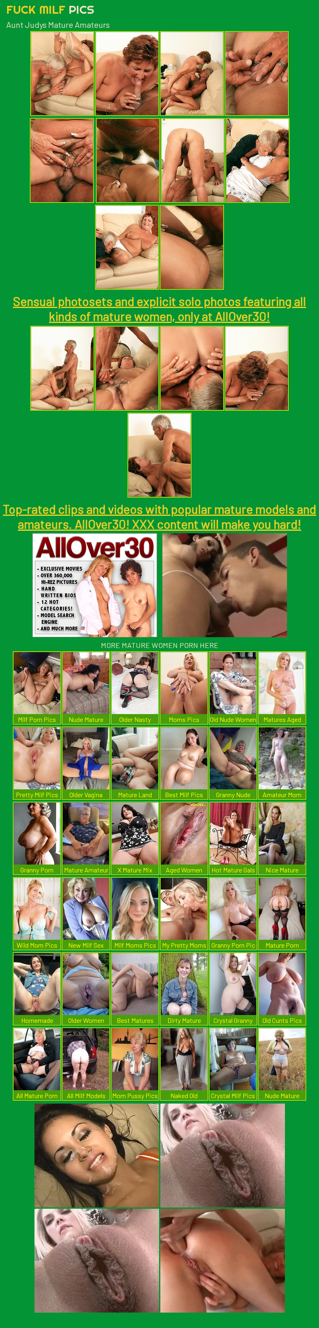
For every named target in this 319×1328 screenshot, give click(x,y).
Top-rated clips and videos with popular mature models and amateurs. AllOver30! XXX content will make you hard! (159, 516)
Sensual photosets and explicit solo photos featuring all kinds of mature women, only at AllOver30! (159, 308)
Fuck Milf (50, 9)
